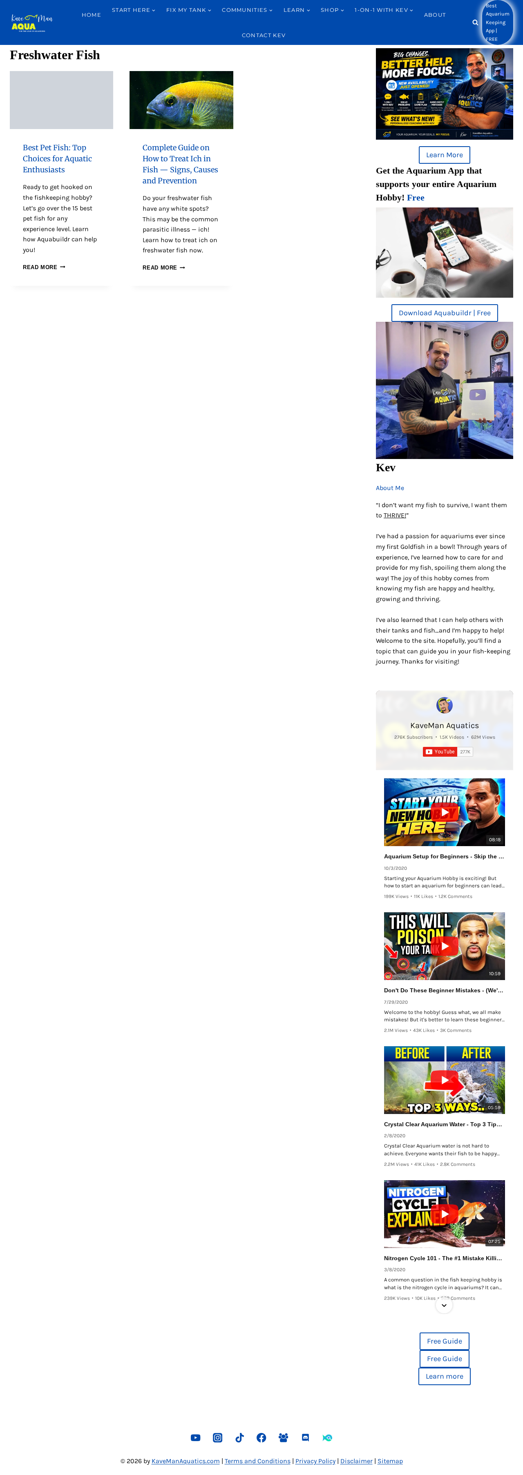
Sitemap (390, 1461)
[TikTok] (239, 1438)
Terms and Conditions (258, 1461)
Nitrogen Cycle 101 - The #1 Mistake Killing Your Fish (444, 1258)
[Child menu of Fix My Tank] (168, 24)
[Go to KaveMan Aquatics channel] (444, 705)
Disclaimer (356, 1461)
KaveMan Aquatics (444, 725)
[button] (444, 779)
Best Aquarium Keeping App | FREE (498, 22)
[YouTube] (195, 1438)
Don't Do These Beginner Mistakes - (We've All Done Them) (444, 990)
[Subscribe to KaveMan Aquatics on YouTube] (448, 752)
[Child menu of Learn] (285, 24)
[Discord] (305, 1438)
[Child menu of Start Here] (114, 24)
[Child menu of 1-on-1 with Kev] (356, 24)
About (435, 14)
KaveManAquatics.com (186, 1461)
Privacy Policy (315, 1461)
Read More (44, 267)
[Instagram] (217, 1438)
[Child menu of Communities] (224, 24)
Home (91, 14)
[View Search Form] (475, 22)
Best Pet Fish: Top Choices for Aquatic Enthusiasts (57, 158)
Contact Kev (264, 35)
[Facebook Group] (283, 1438)
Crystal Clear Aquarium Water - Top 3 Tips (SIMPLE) (444, 1124)
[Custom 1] (327, 1438)
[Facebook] (261, 1438)
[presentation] (61, 100)
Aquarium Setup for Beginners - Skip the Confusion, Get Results (444, 856)
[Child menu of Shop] (322, 24)
